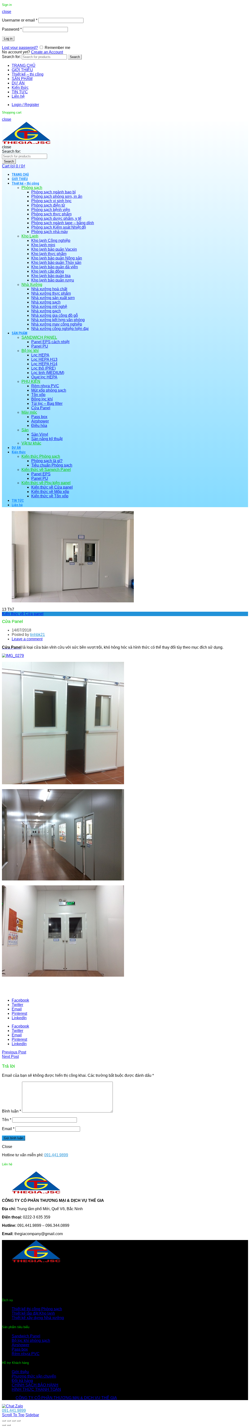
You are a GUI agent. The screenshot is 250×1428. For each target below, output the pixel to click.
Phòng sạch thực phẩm (51, 214)
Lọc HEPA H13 (44, 359)
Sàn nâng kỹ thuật (46, 439)
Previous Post (14, 1052)
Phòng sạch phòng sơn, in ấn (56, 196)
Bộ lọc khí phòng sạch (31, 1340)
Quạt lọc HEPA (44, 377)
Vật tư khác (31, 443)
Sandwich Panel (26, 1336)
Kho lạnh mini (43, 245)
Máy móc (29, 412)
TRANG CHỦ (23, 65)
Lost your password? (20, 48)
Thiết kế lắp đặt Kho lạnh (33, 1313)
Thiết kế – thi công (27, 74)
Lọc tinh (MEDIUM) (47, 373)
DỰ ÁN (18, 83)
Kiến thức (20, 87)
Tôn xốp (38, 395)
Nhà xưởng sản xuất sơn (53, 298)
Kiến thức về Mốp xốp (50, 492)
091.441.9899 (56, 1155)
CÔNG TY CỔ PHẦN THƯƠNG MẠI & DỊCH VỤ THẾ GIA (66, 1398)
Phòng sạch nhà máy (49, 232)
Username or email (19, 20)
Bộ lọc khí (30, 351)
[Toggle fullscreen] (14, 1420)
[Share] (9, 1420)
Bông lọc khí (42, 399)
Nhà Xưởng (31, 284)
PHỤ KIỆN (30, 381)
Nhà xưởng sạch (46, 302)
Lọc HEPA (40, 355)
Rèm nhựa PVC (45, 386)
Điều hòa (39, 425)
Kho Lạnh (29, 236)
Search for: (11, 57)
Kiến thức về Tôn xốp (49, 496)
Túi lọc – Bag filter (46, 403)
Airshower (40, 421)
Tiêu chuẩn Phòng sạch (51, 465)
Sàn (25, 430)
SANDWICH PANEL (39, 337)
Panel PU (39, 346)
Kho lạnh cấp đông (47, 271)
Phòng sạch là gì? (46, 461)
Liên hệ (18, 96)
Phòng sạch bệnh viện (50, 210)
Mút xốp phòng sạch (48, 390)
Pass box (39, 417)
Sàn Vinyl (39, 434)
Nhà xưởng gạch (46, 311)
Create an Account (47, 52)
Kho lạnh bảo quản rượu (52, 280)
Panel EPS (41, 474)
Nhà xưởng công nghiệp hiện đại (60, 329)
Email (8, 1129)
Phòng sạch (31, 188)
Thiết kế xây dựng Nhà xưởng (38, 1318)
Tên (6, 1120)
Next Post (10, 1056)
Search (75, 57)
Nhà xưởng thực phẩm (51, 293)
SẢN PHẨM (22, 79)
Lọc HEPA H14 (44, 364)
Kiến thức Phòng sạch (40, 456)
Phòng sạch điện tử (48, 205)
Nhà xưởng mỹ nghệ (49, 306)
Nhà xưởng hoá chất (49, 289)
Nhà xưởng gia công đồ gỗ (54, 315)
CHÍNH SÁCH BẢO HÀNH (35, 1385)
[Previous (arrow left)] (4, 1425)
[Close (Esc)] (4, 1420)
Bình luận (11, 1111)
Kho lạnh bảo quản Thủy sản (56, 262)
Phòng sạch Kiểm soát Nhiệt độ (58, 227)
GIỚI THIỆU (22, 70)
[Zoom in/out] (19, 1420)
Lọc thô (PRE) (43, 368)
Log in (8, 38)
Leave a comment (27, 639)
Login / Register (25, 105)
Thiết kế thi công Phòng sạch (37, 1309)
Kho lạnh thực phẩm (48, 254)
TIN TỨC (20, 92)
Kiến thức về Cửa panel (52, 487)
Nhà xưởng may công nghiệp (56, 324)
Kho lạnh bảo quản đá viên (54, 267)
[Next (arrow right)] (9, 1425)
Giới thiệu (20, 1372)
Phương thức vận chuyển (34, 1376)
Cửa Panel (40, 408)
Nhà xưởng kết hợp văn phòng (58, 320)
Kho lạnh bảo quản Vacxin (54, 249)
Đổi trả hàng (22, 1381)
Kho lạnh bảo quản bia (51, 276)
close (6, 12)
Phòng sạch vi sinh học (51, 201)
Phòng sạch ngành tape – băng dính (62, 223)
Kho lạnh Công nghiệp (50, 240)
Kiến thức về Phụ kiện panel (46, 483)
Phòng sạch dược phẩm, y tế (56, 218)
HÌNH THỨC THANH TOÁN (36, 1389)
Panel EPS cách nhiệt (50, 342)
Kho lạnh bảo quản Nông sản (56, 258)
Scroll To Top (13, 1415)
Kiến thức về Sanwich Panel (46, 470)
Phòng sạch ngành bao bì (53, 192)
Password (12, 29)
